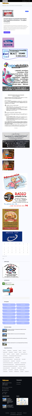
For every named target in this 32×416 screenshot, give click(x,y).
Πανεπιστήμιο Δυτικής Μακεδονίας (8, 364)
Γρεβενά (17, 357)
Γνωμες (23, 307)
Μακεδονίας (16, 362)
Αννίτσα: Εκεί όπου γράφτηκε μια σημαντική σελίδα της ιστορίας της (17, 338)
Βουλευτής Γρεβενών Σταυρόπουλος (8, 357)
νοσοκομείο (5, 371)
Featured (11, 352)
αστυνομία (10, 369)
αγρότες (5, 369)
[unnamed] (16, 140)
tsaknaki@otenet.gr (6, 390)
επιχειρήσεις (22, 369)
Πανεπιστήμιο (23, 362)
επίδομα (16, 369)
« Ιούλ (3, 258)
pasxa (24, 352)
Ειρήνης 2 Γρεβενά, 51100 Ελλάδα (7, 387)
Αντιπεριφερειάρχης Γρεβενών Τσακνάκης (15, 355)
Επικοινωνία (18, 384)
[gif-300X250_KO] (8, 42)
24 (4, 252)
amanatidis (9, 350)
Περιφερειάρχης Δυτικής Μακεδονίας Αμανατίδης (10, 366)
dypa (20, 350)
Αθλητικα (9, 307)
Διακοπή (23, 359)
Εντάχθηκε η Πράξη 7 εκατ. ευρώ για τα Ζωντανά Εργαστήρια (16, 333)
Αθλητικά (23, 304)
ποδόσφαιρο (16, 371)
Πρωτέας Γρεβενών (22, 366)
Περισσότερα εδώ (7, 32)
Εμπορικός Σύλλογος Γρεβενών (8, 362)
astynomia (15, 350)
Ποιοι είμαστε (19, 382)
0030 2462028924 (6, 388)
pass (20, 352)
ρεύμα (21, 371)
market (15, 352)
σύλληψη (26, 371)
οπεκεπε (10, 371)
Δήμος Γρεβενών (17, 359)
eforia (24, 350)
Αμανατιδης (5, 355)
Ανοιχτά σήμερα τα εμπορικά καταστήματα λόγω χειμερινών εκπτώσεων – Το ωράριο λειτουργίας (15, 20)
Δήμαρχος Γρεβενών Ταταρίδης (7, 359)
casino (9, 304)
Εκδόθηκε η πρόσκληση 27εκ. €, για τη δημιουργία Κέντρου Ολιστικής (17, 342)
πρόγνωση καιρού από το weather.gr (22, 405)
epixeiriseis (5, 352)
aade (4, 350)
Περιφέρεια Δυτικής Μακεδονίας (20, 364)
